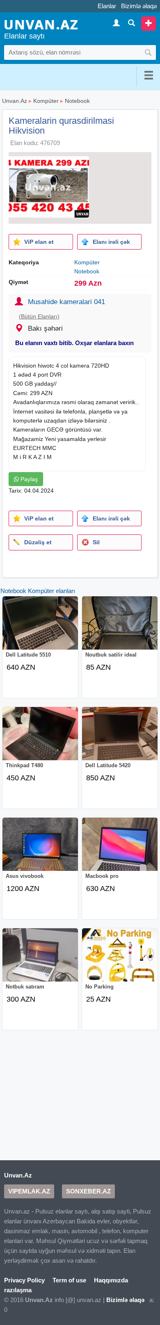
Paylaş (28, 479)
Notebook (77, 101)
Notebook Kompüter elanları (37, 590)
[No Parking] (120, 960)
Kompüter (46, 101)
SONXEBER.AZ (88, 1191)
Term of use (69, 1280)
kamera (79, 365)
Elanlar (107, 5)
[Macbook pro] (120, 850)
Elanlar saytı (24, 36)
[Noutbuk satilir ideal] (120, 628)
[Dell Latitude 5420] (120, 739)
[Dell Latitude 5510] (40, 628)
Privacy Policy (24, 1280)
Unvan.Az (14, 101)
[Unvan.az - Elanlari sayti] (41, 23)
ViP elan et (39, 242)
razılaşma (18, 1289)
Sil (96, 542)
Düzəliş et (38, 542)
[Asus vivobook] (40, 850)
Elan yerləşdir (148, 23)
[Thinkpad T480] (40, 739)
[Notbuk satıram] (40, 960)
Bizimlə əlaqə (139, 5)
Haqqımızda (111, 1280)
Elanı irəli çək (111, 242)
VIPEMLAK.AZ (29, 1191)
